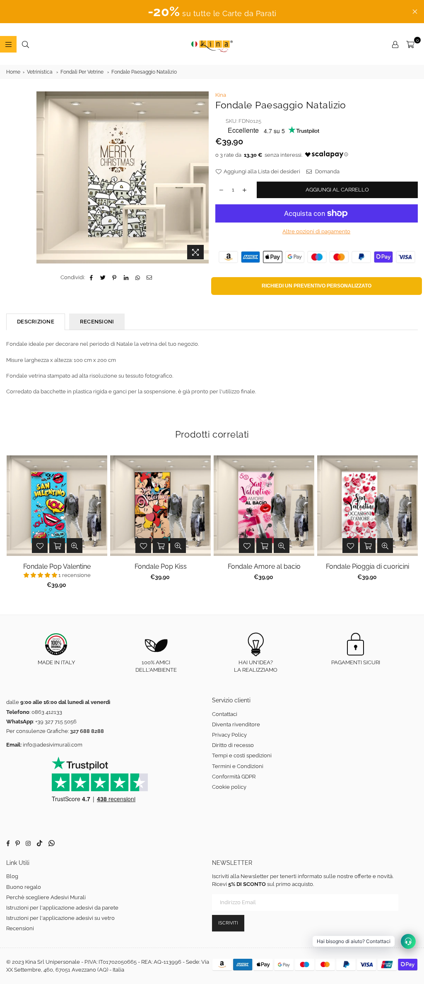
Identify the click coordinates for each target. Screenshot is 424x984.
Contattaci (224, 714)
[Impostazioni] (395, 44)
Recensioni (20, 928)
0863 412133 (46, 712)
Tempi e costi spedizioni (242, 755)
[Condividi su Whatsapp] (138, 277)
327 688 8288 (87, 731)
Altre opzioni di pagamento (316, 231)
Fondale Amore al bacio (264, 566)
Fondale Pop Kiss (161, 566)
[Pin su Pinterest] (114, 277)
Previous (12, 524)
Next (412, 524)
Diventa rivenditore (236, 724)
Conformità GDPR (233, 776)
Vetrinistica (40, 72)
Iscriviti (228, 923)
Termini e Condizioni (237, 766)
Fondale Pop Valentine (57, 566)
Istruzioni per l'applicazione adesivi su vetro (60, 918)
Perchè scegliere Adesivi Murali (46, 897)
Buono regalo (23, 887)
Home (13, 72)
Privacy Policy (229, 735)
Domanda (327, 171)
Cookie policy (229, 787)
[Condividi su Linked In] (126, 277)
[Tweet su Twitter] (103, 277)
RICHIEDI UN (316, 286)
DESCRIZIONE (35, 321)
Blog (12, 876)
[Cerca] (25, 44)
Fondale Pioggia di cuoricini (367, 566)
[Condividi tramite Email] (149, 277)
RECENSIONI (97, 321)
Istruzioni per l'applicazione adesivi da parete (62, 908)
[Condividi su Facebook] (91, 277)
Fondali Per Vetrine (82, 72)
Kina (220, 95)
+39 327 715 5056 (56, 721)
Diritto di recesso (233, 745)
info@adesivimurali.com (52, 745)
